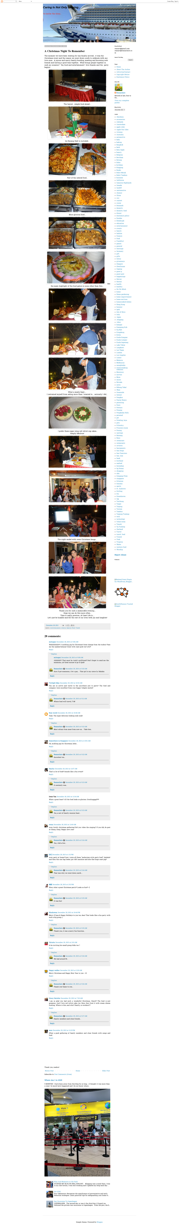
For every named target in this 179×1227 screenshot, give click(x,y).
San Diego (120, 451)
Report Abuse (120, 555)
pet (117, 418)
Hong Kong (120, 305)
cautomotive (121, 190)
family (69, 628)
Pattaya (119, 408)
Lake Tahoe (120, 345)
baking (119, 142)
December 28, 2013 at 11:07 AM (66, 769)
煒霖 (50, 885)
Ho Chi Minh (121, 289)
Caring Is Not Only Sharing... (62, 7)
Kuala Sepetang (122, 342)
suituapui (52, 642)
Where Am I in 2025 (53, 1080)
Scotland (119, 461)
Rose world (53, 713)
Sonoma (119, 484)
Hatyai (119, 279)
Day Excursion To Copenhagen (65, 1201)
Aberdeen (120, 117)
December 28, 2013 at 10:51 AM (79, 741)
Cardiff (119, 188)
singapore (120, 479)
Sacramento (120, 448)
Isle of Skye (120, 312)
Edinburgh (120, 221)
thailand (119, 529)
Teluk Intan (120, 522)
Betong (119, 160)
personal (119, 415)
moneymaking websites (122, 369)
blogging (119, 168)
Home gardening (122, 294)
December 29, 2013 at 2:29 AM (71, 970)
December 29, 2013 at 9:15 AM (76, 898)
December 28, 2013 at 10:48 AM (69, 713)
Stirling (119, 491)
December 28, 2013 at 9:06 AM (67, 642)
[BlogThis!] (68, 625)
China (118, 195)
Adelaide (119, 122)
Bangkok (119, 145)
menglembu (120, 365)
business (119, 178)
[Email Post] (63, 625)
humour (119, 307)
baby (118, 140)
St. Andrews (121, 489)
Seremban (120, 466)
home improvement (123, 297)
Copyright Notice (122, 75)
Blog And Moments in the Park (66, 1182)
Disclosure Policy (122, 77)
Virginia (119, 542)
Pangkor (119, 397)
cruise (118, 203)
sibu (118, 474)
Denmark (119, 206)
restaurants (120, 443)
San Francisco (121, 453)
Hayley (51, 769)
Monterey (120, 372)
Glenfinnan (120, 266)
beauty (119, 152)
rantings (119, 433)
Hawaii (119, 282)
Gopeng (119, 269)
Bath (118, 147)
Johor (118, 322)
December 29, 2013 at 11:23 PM (64, 1030)
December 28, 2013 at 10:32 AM (71, 683)
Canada (119, 185)
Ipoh (118, 310)
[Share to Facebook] (72, 625)
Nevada (119, 382)
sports (118, 486)
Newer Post (49, 1071)
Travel (78, 628)
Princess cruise (122, 428)
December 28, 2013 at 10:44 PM (69, 913)
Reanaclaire (58, 669)
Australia (119, 135)
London (119, 353)
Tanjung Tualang (122, 514)
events (63, 628)
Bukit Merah (121, 173)
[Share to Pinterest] (73, 625)
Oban (118, 390)
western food (121, 547)
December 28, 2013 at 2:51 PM (63, 885)
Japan (118, 317)
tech (118, 517)
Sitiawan (119, 481)
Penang (119, 410)
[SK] (50, 855)
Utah (118, 539)
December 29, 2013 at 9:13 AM (76, 782)
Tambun (119, 512)
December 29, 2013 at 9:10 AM (76, 669)
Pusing (119, 430)
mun (50, 1030)
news (118, 385)
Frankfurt (120, 241)
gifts (118, 256)
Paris (118, 405)
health (118, 284)
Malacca (119, 360)
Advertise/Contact (123, 72)
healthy (119, 287)
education (120, 223)
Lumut (118, 358)
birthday (119, 165)
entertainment (55, 628)
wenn (51, 825)
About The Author (123, 70)
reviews (119, 446)
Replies (54, 654)
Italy (118, 315)
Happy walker (54, 970)
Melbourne (120, 363)
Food (73, 628)
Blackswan (53, 913)
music (118, 380)
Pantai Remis (121, 400)
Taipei (118, 504)
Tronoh (119, 537)
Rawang (119, 436)
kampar (119, 325)
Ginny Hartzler (54, 998)
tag (117, 499)
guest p (119, 272)
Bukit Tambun (121, 175)
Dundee (119, 218)
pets (118, 423)
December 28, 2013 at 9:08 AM (72, 658)
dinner (118, 213)
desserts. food (121, 211)
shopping (119, 471)
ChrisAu (52, 942)
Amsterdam (120, 125)
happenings (120, 277)
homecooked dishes (123, 302)
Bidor (118, 163)
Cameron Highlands (123, 183)
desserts (119, 208)
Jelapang (119, 320)
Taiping (119, 507)
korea (118, 335)
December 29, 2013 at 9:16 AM (76, 956)
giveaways (120, 261)
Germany (119, 251)
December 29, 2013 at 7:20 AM (72, 998)
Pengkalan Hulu (122, 413)
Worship (119, 550)
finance (119, 236)
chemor (119, 193)
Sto (117, 494)
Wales (118, 544)
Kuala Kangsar (122, 337)
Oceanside (120, 392)
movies (119, 375)
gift (117, 254)
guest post (120, 274)
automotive (120, 137)
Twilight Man (54, 683)
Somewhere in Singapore (58, 741)
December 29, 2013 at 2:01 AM (66, 942)
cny (117, 198)
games (118, 244)
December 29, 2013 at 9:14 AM (76, 840)
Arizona (119, 132)
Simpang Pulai (122, 476)
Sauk (118, 458)
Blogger (100, 1222)
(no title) (57, 1192)
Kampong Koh (121, 327)
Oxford (119, 395)
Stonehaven (120, 496)
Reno (118, 438)
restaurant (120, 441)
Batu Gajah (120, 150)
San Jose (119, 456)
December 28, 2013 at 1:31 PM (62, 855)
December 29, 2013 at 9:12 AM (76, 727)
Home (78, 1071)
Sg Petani (120, 469)
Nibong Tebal (121, 387)
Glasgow (119, 264)
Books (118, 170)
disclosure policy (122, 216)
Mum (118, 377)
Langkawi (120, 348)
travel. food (120, 534)
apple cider (120, 127)
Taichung (120, 501)
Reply (51, 650)
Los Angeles (121, 355)
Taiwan (119, 509)
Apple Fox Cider (122, 130)
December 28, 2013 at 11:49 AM (65, 825)
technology (120, 519)
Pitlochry (120, 425)
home (118, 292)
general (119, 246)
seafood (119, 463)
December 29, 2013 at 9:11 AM (76, 699)
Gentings (119, 249)
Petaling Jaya (121, 420)
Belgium (119, 155)
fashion (119, 233)
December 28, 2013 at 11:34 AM (68, 797)
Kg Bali (119, 330)
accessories (120, 119)
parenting (120, 403)
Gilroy (118, 259)
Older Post (106, 1071)
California (120, 180)
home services (121, 299)
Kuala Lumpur (121, 340)
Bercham (119, 158)
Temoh (119, 524)
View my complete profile (122, 102)
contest (119, 201)
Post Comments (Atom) (63, 1074)
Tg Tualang (120, 527)
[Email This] (66, 625)
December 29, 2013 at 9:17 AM (76, 1016)
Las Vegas (120, 350)
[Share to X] (70, 625)
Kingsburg (120, 332)
